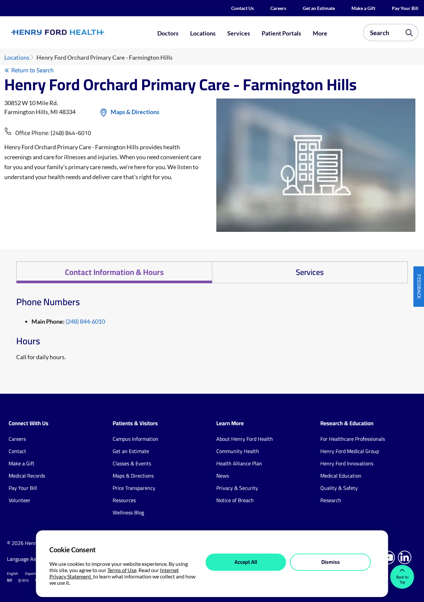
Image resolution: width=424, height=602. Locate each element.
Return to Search (32, 70)
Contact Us (242, 8)
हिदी (9, 580)
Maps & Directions (135, 111)
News (222, 476)
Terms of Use (121, 570)
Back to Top (402, 579)
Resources (124, 500)
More (320, 33)
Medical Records (27, 476)
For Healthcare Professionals (352, 439)
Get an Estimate (319, 8)
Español (31, 573)
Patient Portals (281, 33)
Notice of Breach (235, 500)
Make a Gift (363, 8)
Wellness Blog (128, 512)
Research (330, 500)
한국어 (23, 580)
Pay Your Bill (405, 8)
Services (238, 33)
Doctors (168, 33)
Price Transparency (134, 488)
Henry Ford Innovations (346, 463)
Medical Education (340, 476)
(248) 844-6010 (71, 132)
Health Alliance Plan (239, 463)
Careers (278, 8)
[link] (78, 32)
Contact (17, 451)
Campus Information (135, 439)
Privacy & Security (237, 488)
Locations (203, 33)
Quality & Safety (339, 488)
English (12, 573)
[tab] (114, 272)
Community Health (237, 451)
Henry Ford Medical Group (349, 451)
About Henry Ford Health (244, 439)
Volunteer (19, 500)
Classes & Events (132, 463)
